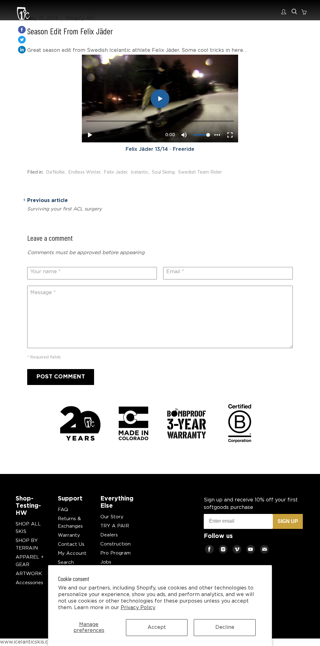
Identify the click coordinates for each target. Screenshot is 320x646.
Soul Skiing (163, 172)
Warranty (69, 535)
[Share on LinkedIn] (22, 49)
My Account (72, 553)
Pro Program (115, 553)
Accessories (29, 583)
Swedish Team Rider (200, 172)
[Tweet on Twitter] (22, 39)
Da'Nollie (55, 172)
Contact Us (71, 544)
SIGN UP (288, 521)
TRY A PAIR (114, 526)
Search (66, 562)
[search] (294, 12)
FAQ (63, 510)
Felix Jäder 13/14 (147, 149)
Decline (224, 627)
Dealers (109, 535)
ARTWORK (29, 574)
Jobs (105, 562)
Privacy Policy (138, 607)
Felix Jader (115, 172)
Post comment (60, 376)
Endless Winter (84, 172)
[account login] (285, 12)
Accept (157, 627)
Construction (115, 544)
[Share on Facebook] (22, 29)
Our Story (111, 517)
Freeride (183, 149)
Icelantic (139, 172)
